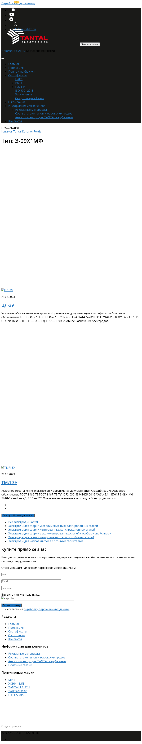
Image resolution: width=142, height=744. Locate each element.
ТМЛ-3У (9, 482)
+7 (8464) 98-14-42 (15, 722)
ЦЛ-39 (7, 305)
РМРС (19, 83)
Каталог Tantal (11, 131)
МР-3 (11, 680)
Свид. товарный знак (29, 98)
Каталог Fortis (31, 131)
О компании (16, 102)
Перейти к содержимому (18, 3)
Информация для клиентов (27, 106)
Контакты (15, 121)
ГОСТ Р (20, 87)
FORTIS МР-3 (16, 695)
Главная (13, 64)
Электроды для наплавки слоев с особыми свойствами (45, 541)
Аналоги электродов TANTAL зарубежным (44, 117)
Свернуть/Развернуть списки (18, 515)
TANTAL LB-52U (19, 687)
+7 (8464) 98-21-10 (13, 51)
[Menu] (2, 58)
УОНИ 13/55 (16, 683)
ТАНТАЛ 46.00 (17, 691)
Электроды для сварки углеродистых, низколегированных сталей (53, 526)
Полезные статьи (20, 665)
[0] (13, 10)
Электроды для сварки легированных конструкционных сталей (51, 530)
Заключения (23, 94)
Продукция (16, 68)
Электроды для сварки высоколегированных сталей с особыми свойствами (59, 533)
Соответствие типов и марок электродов (44, 113)
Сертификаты (17, 75)
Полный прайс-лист (21, 71)
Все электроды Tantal (23, 522)
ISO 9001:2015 (24, 90)
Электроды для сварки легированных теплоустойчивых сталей (51, 537)
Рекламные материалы (31, 110)
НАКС (19, 79)
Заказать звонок (89, 44)
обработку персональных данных (46, 609)
